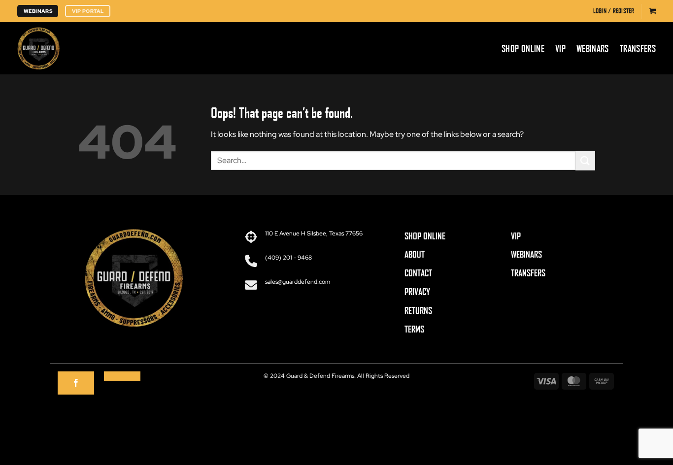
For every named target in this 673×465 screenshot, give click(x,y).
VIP (560, 48)
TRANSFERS (528, 272)
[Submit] (585, 160)
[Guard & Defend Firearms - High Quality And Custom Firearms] (115, 48)
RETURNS (418, 310)
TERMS (414, 329)
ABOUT (414, 254)
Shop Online (523, 48)
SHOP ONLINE (424, 236)
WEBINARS (526, 254)
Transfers (638, 48)
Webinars (592, 48)
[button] (614, 11)
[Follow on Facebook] (76, 383)
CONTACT (418, 272)
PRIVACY (417, 291)
